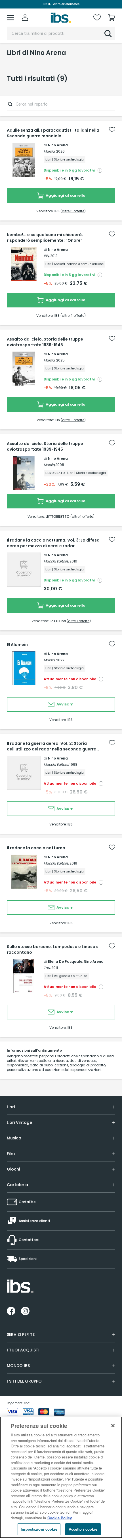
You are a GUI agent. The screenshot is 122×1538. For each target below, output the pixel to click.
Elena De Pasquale (65, 961)
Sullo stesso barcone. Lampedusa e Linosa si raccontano (53, 949)
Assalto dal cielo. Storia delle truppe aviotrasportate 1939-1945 (45, 342)
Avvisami (65, 704)
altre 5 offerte (73, 211)
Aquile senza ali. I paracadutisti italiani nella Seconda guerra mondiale (53, 133)
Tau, (47, 967)
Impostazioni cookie (39, 1529)
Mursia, (49, 151)
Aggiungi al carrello (65, 195)
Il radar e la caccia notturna (36, 848)
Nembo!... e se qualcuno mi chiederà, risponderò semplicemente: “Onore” (45, 237)
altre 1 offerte (82, 516)
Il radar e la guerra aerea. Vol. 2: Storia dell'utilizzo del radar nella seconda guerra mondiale (51, 746)
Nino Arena (58, 145)
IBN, (46, 255)
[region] (61, 1477)
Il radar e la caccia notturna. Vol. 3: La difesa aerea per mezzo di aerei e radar (53, 543)
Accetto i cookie (83, 1529)
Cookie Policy (59, 1517)
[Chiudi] (113, 1425)
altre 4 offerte (73, 315)
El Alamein (17, 644)
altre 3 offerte (73, 420)
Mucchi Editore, (56, 561)
